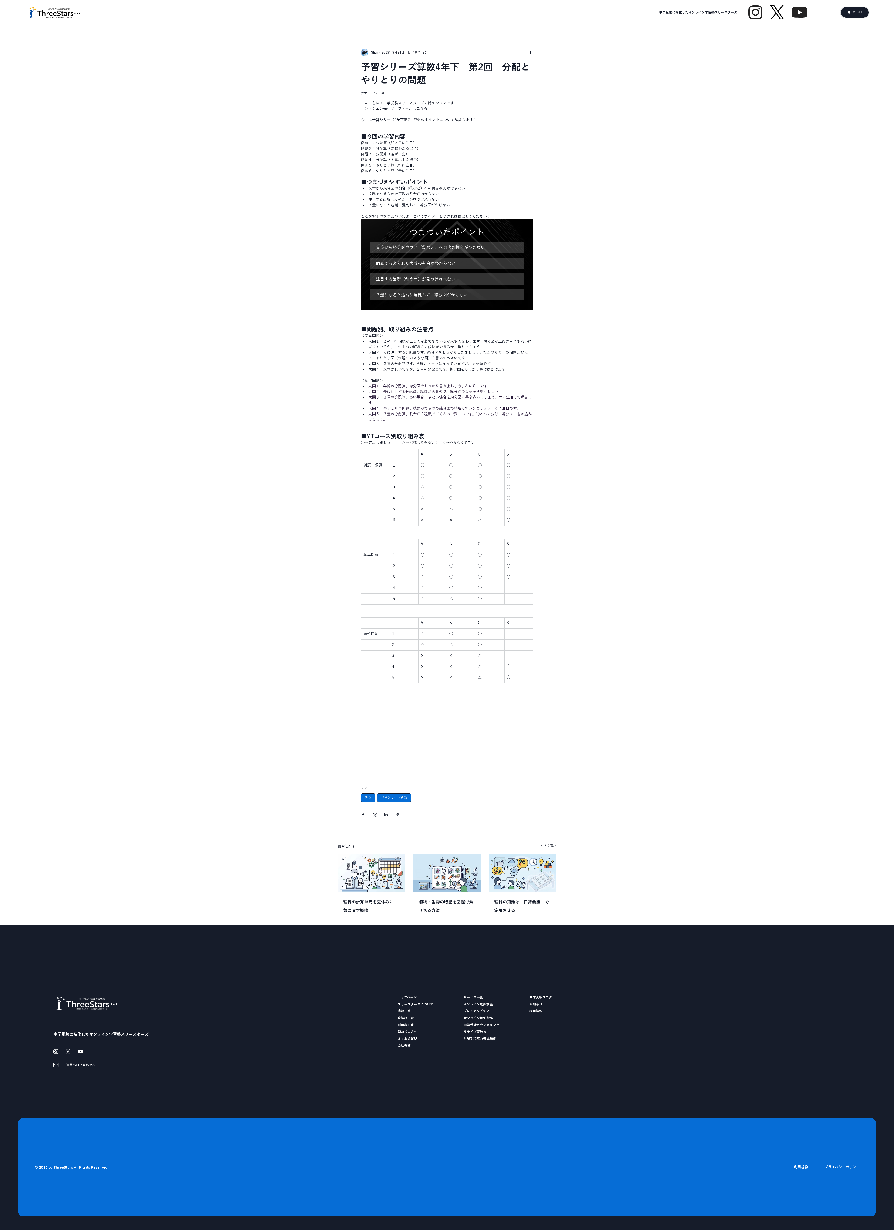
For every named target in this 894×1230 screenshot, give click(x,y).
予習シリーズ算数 (394, 797)
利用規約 (801, 1167)
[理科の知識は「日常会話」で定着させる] (522, 873)
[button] (447, 247)
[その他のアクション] (530, 52)
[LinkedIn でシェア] (386, 814)
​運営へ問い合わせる (80, 1065)
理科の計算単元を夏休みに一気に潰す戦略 (370, 906)
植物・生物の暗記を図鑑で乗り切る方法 (446, 906)
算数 (368, 797)
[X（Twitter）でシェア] (374, 814)
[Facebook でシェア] (363, 814)
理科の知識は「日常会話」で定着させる (521, 906)
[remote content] (447, 742)
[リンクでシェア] (397, 814)
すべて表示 (548, 845)
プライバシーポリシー (842, 1167)
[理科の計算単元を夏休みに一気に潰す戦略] (371, 873)
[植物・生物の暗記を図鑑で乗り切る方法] (447, 873)
